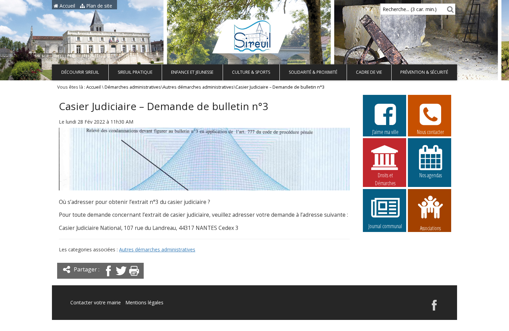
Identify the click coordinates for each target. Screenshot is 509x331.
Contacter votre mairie (95, 302)
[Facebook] (108, 277)
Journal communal (385, 226)
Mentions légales (144, 302)
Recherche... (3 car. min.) (410, 9)
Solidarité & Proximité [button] (313, 72)
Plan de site (98, 5)
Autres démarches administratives (198, 87)
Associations (430, 227)
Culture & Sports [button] (251, 72)
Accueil (66, 5)
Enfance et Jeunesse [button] (192, 72)
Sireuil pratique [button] (135, 72)
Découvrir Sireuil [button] (80, 72)
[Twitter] (121, 277)
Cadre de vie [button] (369, 72)
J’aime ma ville (385, 132)
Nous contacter (430, 132)
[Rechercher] (449, 9)
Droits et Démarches (385, 175)
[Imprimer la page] (134, 277)
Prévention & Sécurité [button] (424, 72)
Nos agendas (430, 175)
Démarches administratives (133, 87)
